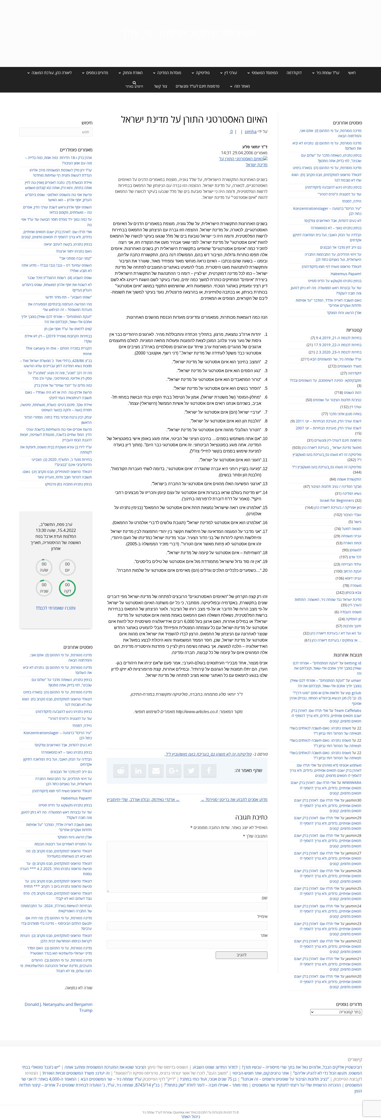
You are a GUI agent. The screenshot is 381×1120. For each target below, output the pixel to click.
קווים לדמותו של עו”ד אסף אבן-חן (68, 329)
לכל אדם (355, 557)
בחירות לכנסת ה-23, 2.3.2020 (338, 352)
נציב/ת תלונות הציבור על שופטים (337, 400)
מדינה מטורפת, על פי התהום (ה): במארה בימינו (327, 168)
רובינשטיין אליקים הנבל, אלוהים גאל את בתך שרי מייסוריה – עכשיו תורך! (301, 1067)
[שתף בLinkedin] (138, 770)
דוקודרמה (294, 73)
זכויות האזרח (352, 543)
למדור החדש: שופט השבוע (215, 1067)
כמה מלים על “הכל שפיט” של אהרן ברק (63, 385)
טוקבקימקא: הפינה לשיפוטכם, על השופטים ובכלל (325, 380)
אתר (263, 935)
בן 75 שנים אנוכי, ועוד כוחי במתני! (208, 1079)
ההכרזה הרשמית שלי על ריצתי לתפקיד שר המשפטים (296, 1085)
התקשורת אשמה (349, 479)
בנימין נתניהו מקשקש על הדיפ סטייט (334, 281)
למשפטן (355, 550)
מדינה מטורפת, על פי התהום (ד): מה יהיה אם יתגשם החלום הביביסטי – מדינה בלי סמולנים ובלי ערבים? (56, 923)
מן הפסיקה (353, 619)
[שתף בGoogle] (173, 770)
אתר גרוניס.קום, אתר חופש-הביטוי (260, 1073)
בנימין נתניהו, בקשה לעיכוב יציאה (68, 244)
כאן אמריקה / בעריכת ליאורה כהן (337, 507)
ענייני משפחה (351, 536)
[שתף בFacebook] (208, 770)
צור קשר (160, 86)
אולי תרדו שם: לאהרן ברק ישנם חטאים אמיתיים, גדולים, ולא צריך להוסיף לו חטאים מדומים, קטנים (326, 716)
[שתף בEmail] (156, 770)
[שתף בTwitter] (191, 770)
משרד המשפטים (349, 366)
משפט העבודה (350, 612)
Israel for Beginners (337, 500)
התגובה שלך (255, 836)
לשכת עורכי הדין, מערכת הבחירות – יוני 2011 (328, 421)
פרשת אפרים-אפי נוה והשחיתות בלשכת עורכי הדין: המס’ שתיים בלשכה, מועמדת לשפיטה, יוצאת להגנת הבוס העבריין (56, 434)
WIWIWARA (351, 783)
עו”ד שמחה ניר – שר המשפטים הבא (111, 1079)
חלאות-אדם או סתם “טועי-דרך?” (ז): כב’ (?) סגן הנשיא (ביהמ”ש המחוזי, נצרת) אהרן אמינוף (325, 698)
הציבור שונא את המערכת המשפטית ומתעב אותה (105, 1067)
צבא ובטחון (353, 592)
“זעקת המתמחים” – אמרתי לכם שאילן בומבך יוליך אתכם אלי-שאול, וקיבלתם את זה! (327, 668)
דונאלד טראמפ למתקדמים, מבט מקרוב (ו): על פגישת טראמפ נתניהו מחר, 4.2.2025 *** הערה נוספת (56, 868)
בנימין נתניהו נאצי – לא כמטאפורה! (336, 228)
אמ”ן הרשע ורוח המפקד (344, 313)
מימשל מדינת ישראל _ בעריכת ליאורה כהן (331, 448)
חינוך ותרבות (352, 626)
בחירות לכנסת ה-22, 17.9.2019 (337, 345)
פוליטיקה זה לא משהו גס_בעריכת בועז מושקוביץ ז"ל (208, 754)
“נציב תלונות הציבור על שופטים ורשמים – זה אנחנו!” (285, 1079)
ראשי (352, 73)
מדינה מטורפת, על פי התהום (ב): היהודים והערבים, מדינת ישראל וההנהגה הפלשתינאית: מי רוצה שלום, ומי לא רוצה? (56, 965)
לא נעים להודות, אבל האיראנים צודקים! (332, 221)
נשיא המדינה (351, 493)
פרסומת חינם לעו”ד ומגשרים (198, 86)
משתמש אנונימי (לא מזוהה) (341, 765)
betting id (352, 663)
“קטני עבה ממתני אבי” (75, 258)
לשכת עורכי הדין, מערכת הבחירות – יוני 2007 (328, 428)
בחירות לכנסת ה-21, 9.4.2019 (338, 338)
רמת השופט (352, 393)
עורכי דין (355, 407)
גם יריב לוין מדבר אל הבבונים (340, 247)
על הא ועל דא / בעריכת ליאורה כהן (336, 633)
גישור (357, 522)
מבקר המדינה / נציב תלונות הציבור (336, 486)
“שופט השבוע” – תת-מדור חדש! (68, 297)
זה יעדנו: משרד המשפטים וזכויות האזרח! (76, 1073)
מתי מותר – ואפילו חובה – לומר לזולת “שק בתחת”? (206, 1085)
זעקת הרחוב (352, 571)
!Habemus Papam (346, 274)
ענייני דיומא (353, 578)
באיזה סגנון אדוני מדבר (345, 414)
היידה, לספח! (351, 201)
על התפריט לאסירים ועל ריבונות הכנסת (63, 844)
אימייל (262, 916)
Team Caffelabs (347, 710)
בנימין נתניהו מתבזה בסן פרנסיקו (68, 484)
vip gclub (353, 693)
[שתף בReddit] (120, 770)
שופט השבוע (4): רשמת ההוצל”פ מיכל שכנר (59, 278)
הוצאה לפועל (351, 529)
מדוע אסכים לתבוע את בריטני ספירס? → (233, 799)
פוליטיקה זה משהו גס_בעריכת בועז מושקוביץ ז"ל (326, 467)
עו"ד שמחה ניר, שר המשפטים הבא (335, 359)
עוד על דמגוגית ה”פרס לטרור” (339, 194)
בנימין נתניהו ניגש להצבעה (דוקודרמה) (333, 187)
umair (356, 680)
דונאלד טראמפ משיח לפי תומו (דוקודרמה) (331, 267)
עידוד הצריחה (351, 564)
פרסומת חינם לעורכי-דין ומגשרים (337, 440)
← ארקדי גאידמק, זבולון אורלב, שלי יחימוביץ (143, 799)
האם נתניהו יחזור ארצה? (74, 251)
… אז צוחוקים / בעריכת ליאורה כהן (336, 640)
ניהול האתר (190, 1116)
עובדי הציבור (352, 515)
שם (264, 898)
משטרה (355, 585)
